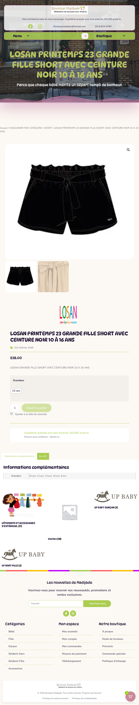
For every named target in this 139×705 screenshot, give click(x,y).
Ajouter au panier (36, 408)
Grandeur (18, 380)
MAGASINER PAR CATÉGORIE (25, 128)
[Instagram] (73, 613)
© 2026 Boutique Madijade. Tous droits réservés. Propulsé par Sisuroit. (69, 693)
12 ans (40, 475)
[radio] (16, 390)
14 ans (48, 475)
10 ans (32, 475)
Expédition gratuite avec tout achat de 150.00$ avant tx (56, 433)
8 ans (63, 475)
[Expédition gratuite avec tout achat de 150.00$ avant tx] (17, 435)
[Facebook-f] (66, 613)
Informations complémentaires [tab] (19, 456)
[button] (28, 36)
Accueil (3, 128)
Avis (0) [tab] (42, 456)
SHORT (48, 128)
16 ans (56, 475)
